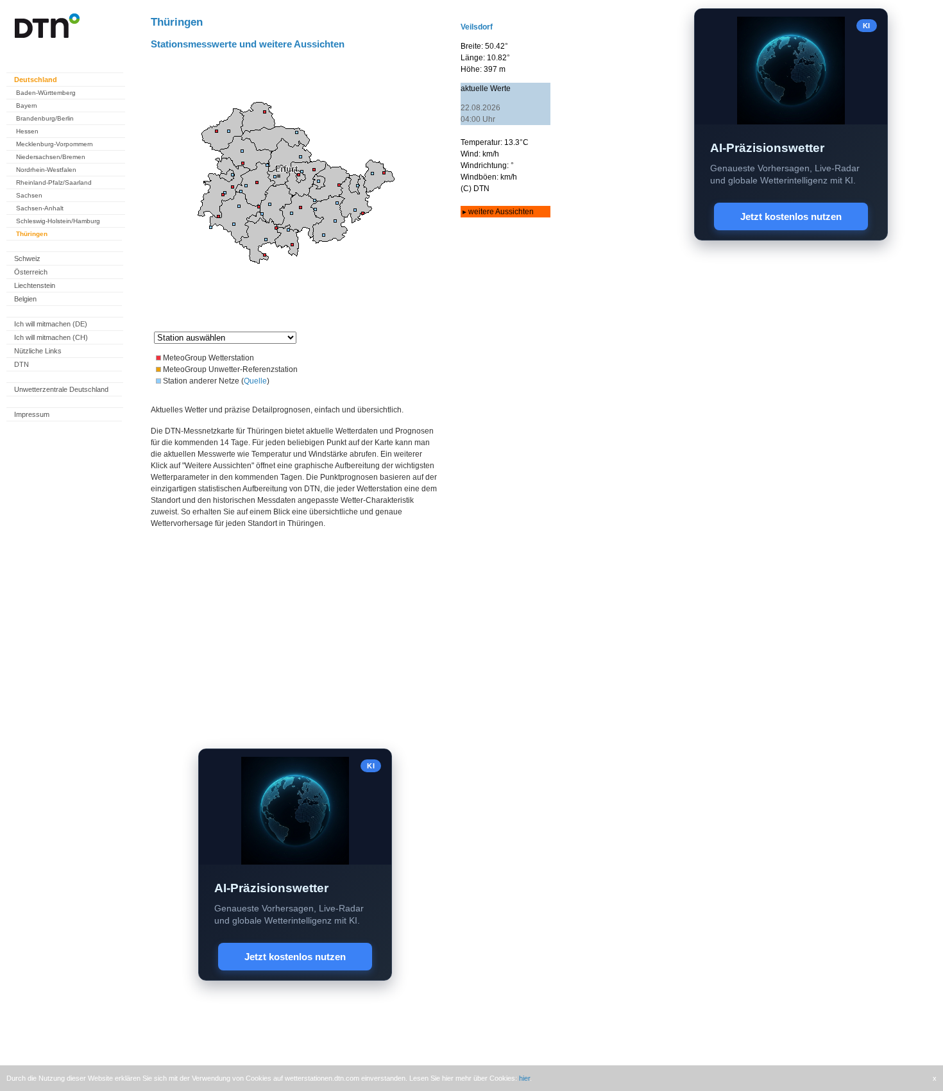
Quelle (255, 380)
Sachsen (29, 195)
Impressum (31, 414)
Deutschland (35, 79)
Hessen (27, 131)
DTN (21, 364)
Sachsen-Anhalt (40, 208)
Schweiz (27, 258)
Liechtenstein (34, 285)
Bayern (26, 105)
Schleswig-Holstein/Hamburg (58, 220)
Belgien (25, 299)
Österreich (30, 272)
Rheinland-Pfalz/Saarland (54, 182)
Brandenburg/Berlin (45, 118)
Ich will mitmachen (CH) (51, 337)
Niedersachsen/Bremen (50, 156)
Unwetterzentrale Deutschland (61, 389)
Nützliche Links (38, 351)
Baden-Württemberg (46, 92)
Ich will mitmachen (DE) (50, 324)
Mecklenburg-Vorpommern (54, 144)
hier (524, 1078)
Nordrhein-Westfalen (46, 169)
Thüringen (31, 233)
